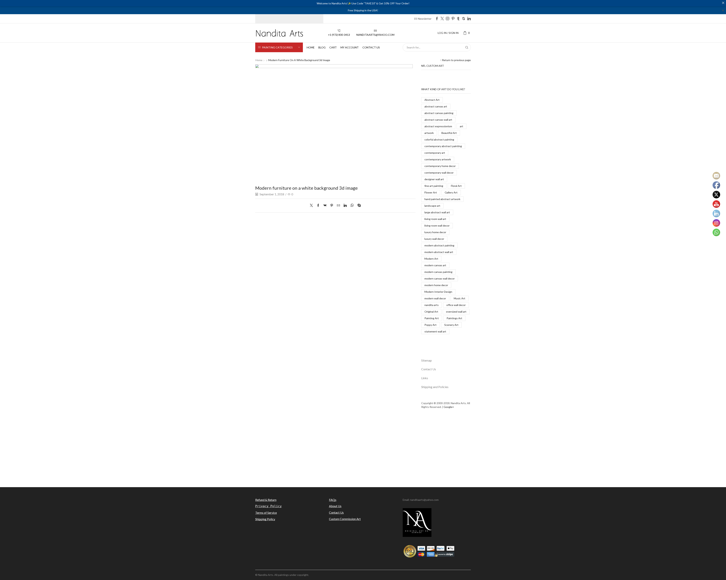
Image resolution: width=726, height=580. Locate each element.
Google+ (449, 406)
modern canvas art (435, 265)
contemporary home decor (440, 166)
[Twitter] (442, 19)
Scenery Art (451, 324)
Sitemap (426, 360)
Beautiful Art (449, 132)
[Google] (463, 19)
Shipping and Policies (434, 387)
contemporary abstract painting (443, 146)
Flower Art (430, 192)
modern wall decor (435, 298)
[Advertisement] (363, 450)
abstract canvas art (435, 106)
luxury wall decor (434, 238)
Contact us (371, 47)
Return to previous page (456, 60)
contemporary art (434, 152)
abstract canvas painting (438, 113)
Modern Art (431, 258)
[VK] (325, 205)
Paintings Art (454, 318)
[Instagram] (447, 19)
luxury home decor (435, 232)
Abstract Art (432, 99)
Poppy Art (430, 324)
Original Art (431, 311)
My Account (350, 47)
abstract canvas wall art (438, 119)
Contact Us (428, 369)
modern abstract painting (439, 245)
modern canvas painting (438, 271)
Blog (322, 47)
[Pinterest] (453, 19)
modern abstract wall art (438, 252)
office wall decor (456, 305)
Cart (333, 47)
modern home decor (436, 285)
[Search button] (467, 47)
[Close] (723, 3)
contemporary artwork (437, 159)
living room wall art (435, 219)
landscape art (432, 205)
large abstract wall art (437, 212)
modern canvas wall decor (439, 278)
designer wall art (434, 179)
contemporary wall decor (439, 172)
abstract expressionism (438, 126)
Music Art (459, 298)
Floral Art (456, 185)
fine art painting (433, 185)
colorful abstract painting (439, 139)
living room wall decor (437, 225)
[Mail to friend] (338, 205)
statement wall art (435, 331)
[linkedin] (345, 205)
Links (424, 378)
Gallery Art (451, 192)
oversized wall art (456, 311)
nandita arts (431, 305)
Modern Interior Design (438, 291)
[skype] (358, 205)
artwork (429, 132)
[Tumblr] (458, 19)
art (461, 126)
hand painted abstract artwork (442, 199)
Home (311, 47)
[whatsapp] (352, 205)
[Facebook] (437, 19)
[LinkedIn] (469, 19)
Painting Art (431, 318)
